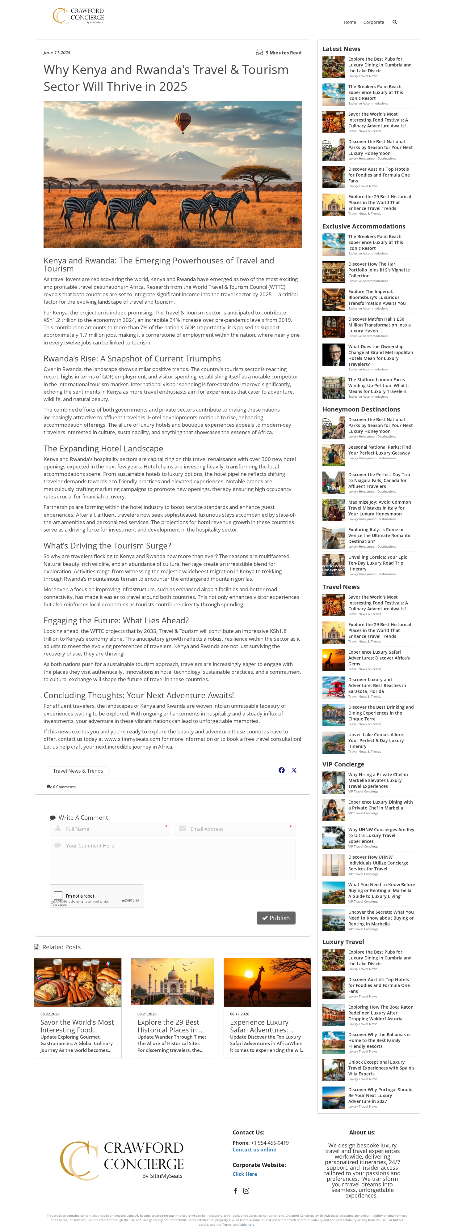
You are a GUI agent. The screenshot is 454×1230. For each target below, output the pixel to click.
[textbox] (272, 1132)
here (251, 1224)
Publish (279, 918)
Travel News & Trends (78, 770)
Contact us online (254, 1149)
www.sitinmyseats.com (132, 738)
